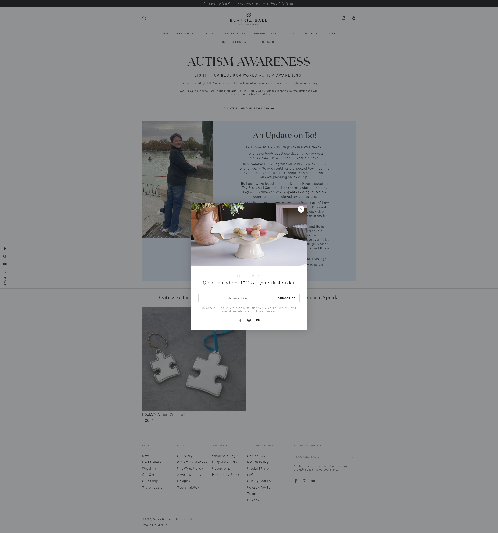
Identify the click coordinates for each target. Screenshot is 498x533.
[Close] (301, 209)
